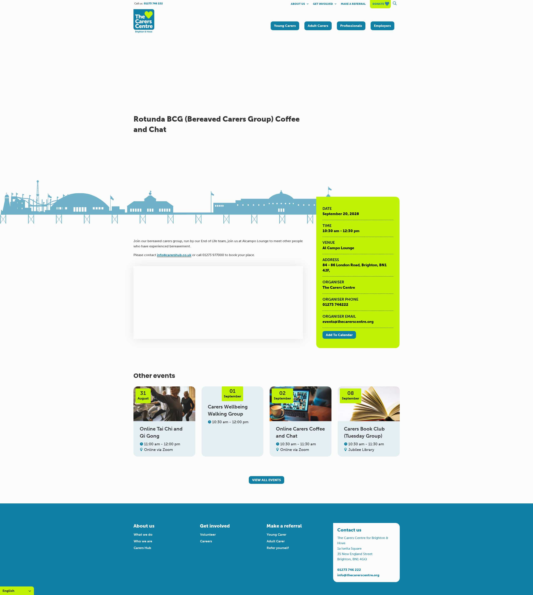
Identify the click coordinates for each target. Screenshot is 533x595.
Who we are (143, 541)
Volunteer (208, 534)
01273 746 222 (349, 570)
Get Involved (323, 3)
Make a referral (353, 3)
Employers (382, 26)
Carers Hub (142, 548)
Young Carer (276, 534)
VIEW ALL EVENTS (266, 480)
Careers (206, 541)
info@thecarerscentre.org (358, 575)
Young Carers (285, 26)
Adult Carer (276, 541)
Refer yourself (278, 548)
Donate (378, 3)
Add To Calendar (339, 335)
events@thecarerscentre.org (348, 321)
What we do (143, 534)
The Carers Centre (339, 287)
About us (298, 3)
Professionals (351, 26)
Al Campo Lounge (338, 248)
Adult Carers (318, 26)
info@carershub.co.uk (174, 255)
